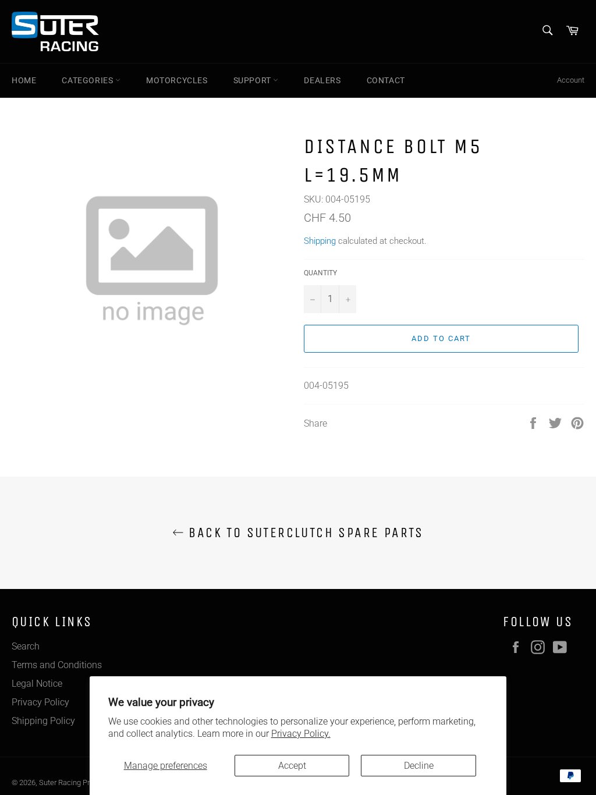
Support (253, 80)
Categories (88, 80)
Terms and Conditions (57, 664)
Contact (386, 80)
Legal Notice (37, 683)
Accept (292, 765)
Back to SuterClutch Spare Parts (304, 532)
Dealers (322, 80)
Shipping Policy (43, 720)
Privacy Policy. (301, 733)
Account (570, 80)
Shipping (320, 241)
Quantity (320, 273)
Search (26, 646)
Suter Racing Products (75, 782)
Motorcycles (177, 80)
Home (24, 80)
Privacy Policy (40, 702)
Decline (419, 765)
